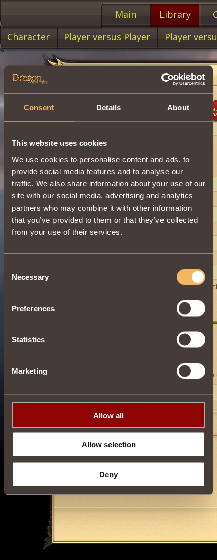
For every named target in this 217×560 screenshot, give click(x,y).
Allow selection (109, 444)
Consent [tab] (39, 107)
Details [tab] (108, 107)
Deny (108, 474)
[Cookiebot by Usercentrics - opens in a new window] (161, 79)
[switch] (191, 308)
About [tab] (178, 107)
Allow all (108, 415)
